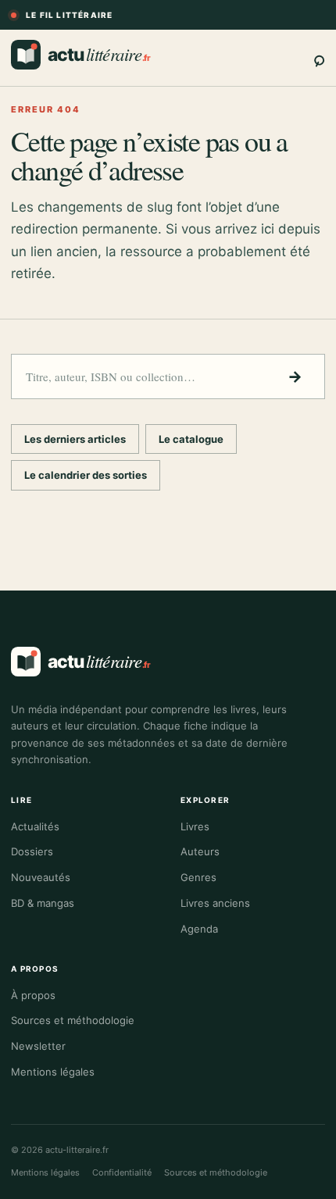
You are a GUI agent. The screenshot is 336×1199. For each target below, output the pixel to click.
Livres (195, 826)
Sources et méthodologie (72, 1020)
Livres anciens (215, 903)
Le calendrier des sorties (85, 475)
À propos (33, 995)
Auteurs (200, 851)
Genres (198, 877)
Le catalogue (191, 439)
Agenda (199, 928)
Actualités (35, 826)
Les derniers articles (75, 439)
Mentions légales (53, 1071)
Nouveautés (40, 877)
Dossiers (32, 851)
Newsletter (38, 1046)
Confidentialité (122, 1172)
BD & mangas (42, 903)
